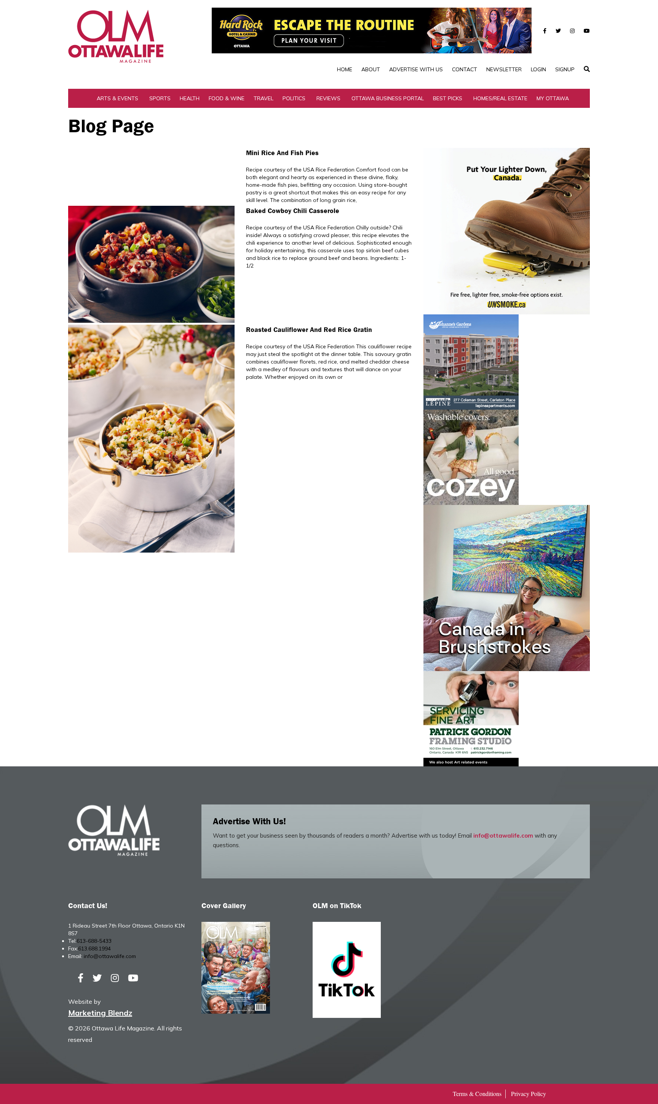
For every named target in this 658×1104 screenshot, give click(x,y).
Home (344, 69)
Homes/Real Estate (500, 98)
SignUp (565, 69)
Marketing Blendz (100, 1012)
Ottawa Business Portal (387, 98)
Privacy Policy (528, 1094)
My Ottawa (553, 98)
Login (538, 69)
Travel (263, 98)
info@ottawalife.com (503, 835)
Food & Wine (226, 98)
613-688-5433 (94, 940)
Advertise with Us (416, 69)
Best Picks (447, 98)
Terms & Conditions (477, 1094)
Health (190, 98)
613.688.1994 (94, 948)
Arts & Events (117, 98)
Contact (464, 69)
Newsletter (504, 69)
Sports (160, 98)
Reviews (328, 98)
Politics (294, 98)
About (370, 69)
